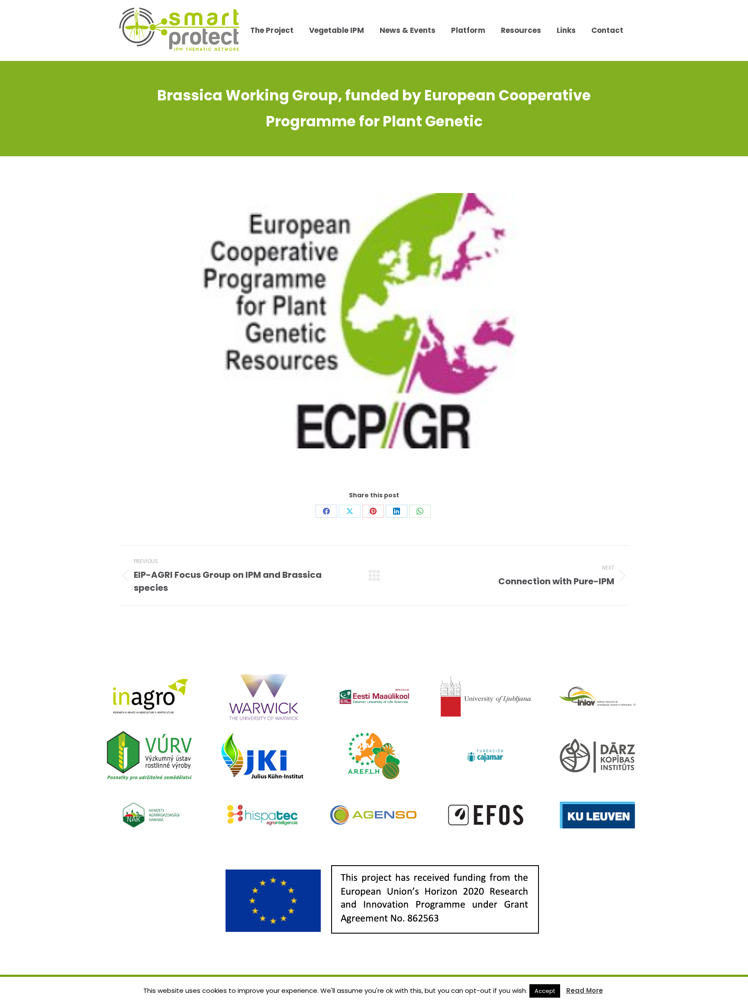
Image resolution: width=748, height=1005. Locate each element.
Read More (584, 990)
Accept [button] (545, 991)
